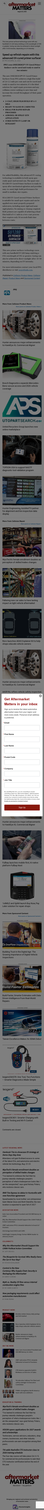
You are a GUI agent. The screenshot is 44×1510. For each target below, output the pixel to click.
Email (6, 723)
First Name (9, 734)
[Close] (40, 695)
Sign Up (22, 807)
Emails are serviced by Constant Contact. (16, 801)
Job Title (8, 780)
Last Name (9, 746)
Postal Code (9, 757)
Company (8, 768)
